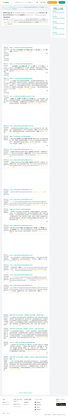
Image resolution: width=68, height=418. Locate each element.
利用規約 (26, 402)
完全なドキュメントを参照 (25, 51)
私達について (6, 402)
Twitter (38, 407)
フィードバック (17, 406)
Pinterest (38, 409)
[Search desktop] (37, 2)
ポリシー (26, 404)
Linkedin (38, 402)
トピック (8, 413)
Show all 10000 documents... (26, 392)
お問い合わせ (16, 404)
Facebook (38, 404)
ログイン (62, 2)
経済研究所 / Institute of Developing (59, 13)
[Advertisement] (26, 35)
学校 (4, 413)
